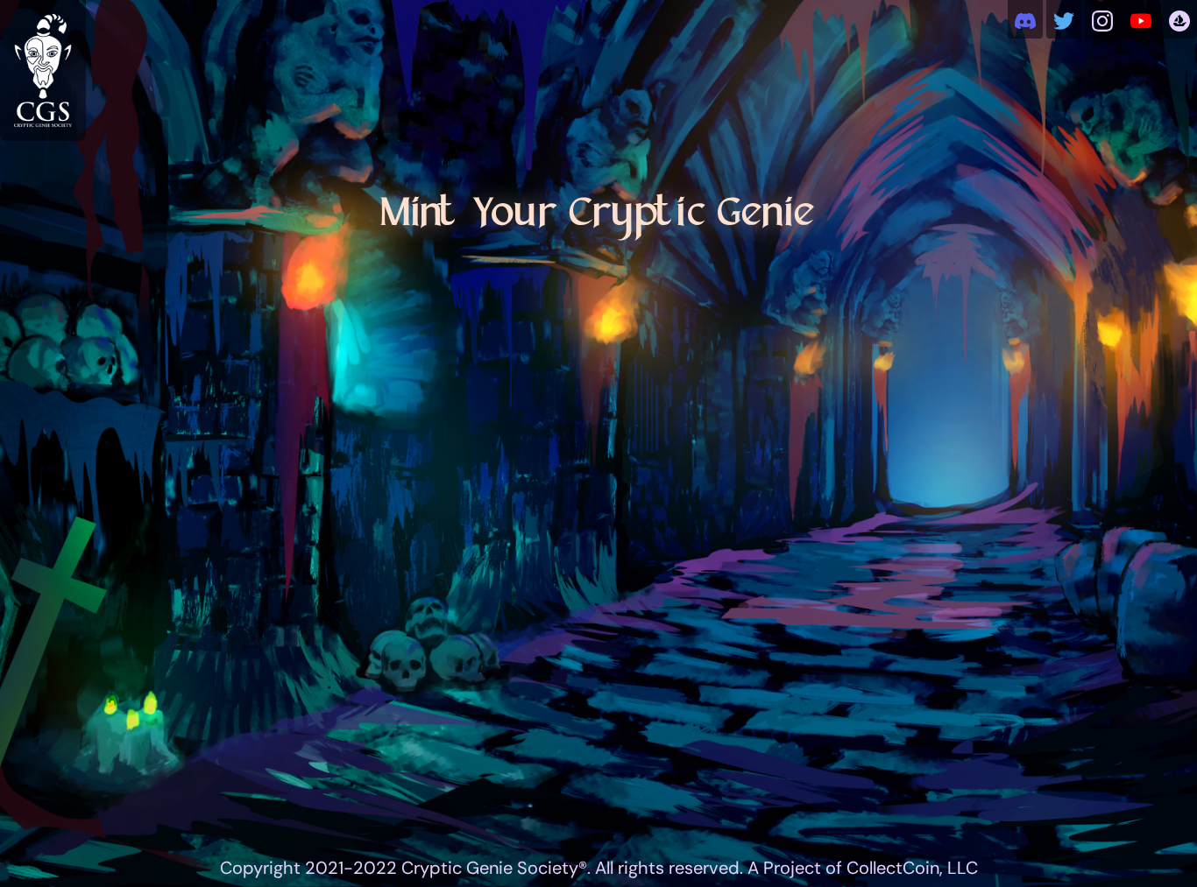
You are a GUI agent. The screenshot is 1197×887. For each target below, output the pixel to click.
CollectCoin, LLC (912, 867)
